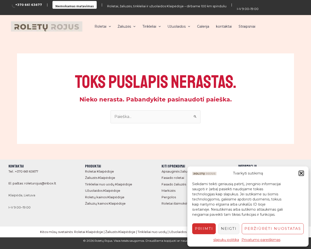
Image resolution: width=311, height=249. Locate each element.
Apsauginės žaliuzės (177, 171)
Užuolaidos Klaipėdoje (102, 190)
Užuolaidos (176, 26)
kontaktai (224, 26)
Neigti (229, 228)
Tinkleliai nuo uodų (152, 232)
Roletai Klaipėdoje (99, 171)
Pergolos (169, 197)
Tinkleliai (149, 26)
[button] (301, 173)
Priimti (204, 228)
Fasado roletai (173, 178)
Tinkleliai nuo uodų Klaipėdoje (108, 184)
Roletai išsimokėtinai (178, 203)
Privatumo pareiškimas (261, 240)
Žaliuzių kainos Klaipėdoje (105, 203)
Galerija (203, 26)
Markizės (168, 190)
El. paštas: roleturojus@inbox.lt (32, 183)
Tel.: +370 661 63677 (23, 171)
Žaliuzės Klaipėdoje (100, 178)
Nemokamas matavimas (74, 6)
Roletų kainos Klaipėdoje (104, 197)
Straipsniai (247, 26)
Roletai (100, 26)
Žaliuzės (124, 26)
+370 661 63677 (28, 5)
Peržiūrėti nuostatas (272, 228)
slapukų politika (226, 240)
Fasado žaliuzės (174, 184)
